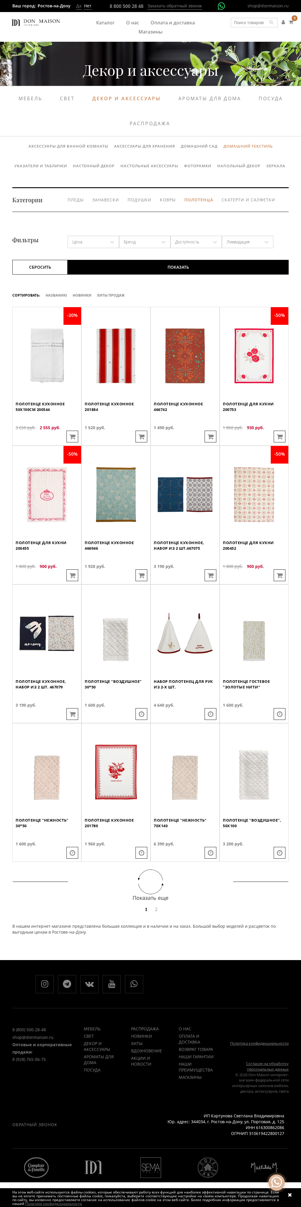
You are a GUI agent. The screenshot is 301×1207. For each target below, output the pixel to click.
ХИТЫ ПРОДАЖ (111, 295)
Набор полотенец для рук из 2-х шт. (183, 684)
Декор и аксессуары (126, 98)
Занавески (105, 200)
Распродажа (150, 123)
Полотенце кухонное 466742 (178, 406)
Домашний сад (199, 146)
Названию (56, 295)
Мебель (30, 98)
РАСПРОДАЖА (145, 1029)
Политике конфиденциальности (53, 1203)
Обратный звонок (34, 1124)
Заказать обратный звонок (175, 6)
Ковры (168, 200)
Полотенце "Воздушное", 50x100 (252, 823)
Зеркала (275, 165)
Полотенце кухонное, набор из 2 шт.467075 (179, 545)
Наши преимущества (196, 1067)
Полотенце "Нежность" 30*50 (42, 823)
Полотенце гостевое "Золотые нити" (246, 684)
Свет (67, 98)
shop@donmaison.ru (268, 6)
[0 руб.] (291, 22)
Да (78, 6)
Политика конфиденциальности (259, 1043)
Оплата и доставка (172, 22)
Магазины (150, 32)
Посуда (271, 98)
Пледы (76, 200)
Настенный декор (94, 165)
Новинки (82, 295)
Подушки (139, 200)
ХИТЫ (137, 1043)
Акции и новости (141, 1061)
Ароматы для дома (209, 98)
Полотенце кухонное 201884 (109, 406)
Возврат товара (196, 1049)
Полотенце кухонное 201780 (109, 823)
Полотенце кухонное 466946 (109, 545)
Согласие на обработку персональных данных (267, 1066)
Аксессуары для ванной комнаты (68, 146)
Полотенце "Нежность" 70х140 (180, 823)
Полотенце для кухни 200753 (248, 406)
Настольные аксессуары (149, 165)
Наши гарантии (196, 1056)
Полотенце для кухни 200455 (41, 545)
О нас (132, 22)
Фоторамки (197, 165)
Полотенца (198, 200)
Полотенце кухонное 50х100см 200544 (40, 406)
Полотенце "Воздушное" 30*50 (113, 684)
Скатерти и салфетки (248, 200)
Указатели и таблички (40, 165)
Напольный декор (238, 165)
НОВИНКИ (141, 1036)
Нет (87, 6)
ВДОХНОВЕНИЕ (146, 1051)
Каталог (105, 22)
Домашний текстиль (248, 146)
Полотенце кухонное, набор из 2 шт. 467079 (41, 684)
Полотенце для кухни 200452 (248, 545)
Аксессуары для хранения (144, 146)
